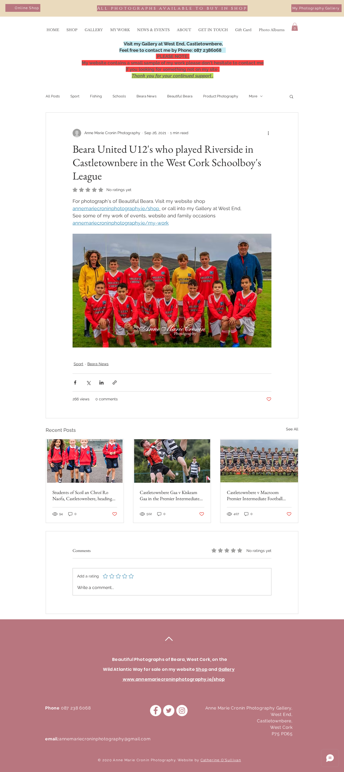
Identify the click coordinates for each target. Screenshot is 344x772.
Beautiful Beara (179, 96)
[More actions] (268, 133)
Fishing (96, 96)
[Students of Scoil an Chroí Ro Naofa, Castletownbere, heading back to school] (85, 461)
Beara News (146, 96)
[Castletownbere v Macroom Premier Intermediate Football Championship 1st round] (259, 461)
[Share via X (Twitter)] (88, 382)
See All (292, 429)
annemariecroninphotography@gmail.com (105, 738)
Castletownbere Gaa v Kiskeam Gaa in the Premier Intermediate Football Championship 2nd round (169, 495)
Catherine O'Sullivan (220, 760)
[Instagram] (182, 710)
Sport (74, 96)
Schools (119, 96)
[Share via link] (114, 382)
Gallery (226, 669)
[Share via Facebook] (75, 382)
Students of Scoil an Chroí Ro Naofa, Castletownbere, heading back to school (82, 495)
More (253, 96)
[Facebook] (155, 710)
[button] (294, 27)
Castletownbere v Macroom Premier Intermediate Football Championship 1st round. (254, 495)
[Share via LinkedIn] (101, 382)
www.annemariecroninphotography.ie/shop (173, 679)
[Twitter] (168, 710)
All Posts (53, 96)
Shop (201, 669)
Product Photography (220, 96)
